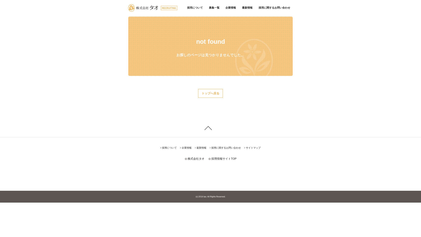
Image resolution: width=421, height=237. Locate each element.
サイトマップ (253, 147)
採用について (195, 7)
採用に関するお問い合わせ (274, 7)
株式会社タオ (196, 158)
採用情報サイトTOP (223, 158)
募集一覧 (214, 7)
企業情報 (230, 7)
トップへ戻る (210, 93)
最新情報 (247, 7)
